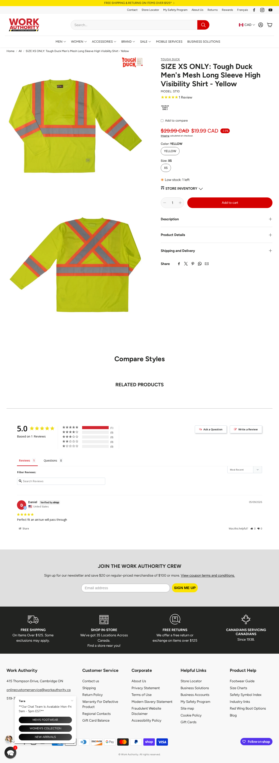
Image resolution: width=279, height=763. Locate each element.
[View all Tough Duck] (132, 62)
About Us (197, 10)
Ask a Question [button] (212, 429)
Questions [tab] (50, 460)
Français (242, 10)
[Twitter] (186, 264)
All (20, 51)
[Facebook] (254, 10)
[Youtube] (270, 10)
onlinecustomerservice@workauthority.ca (39, 690)
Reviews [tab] (24, 460)
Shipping (165, 135)
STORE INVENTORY (181, 188)
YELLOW (170, 151)
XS (166, 168)
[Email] (207, 264)
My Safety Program (175, 10)
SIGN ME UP (185, 588)
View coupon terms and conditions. (208, 575)
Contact (132, 10)
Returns (213, 10)
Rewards (227, 10)
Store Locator (150, 10)
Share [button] (25, 528)
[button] (140, 25)
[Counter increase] (180, 202)
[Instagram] (262, 10)
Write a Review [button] (248, 429)
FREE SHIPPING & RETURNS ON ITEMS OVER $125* (138, 3)
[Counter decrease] (164, 202)
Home (11, 51)
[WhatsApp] (200, 264)
